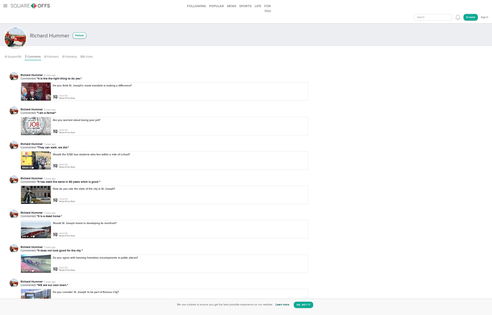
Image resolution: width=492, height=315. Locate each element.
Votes (86, 56)
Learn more (282, 304)
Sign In (484, 17)
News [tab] (231, 6)
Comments (33, 56)
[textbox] (433, 17)
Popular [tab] (216, 6)
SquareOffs (13, 56)
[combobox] (433, 17)
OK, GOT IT (303, 305)
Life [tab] (258, 6)
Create (470, 17)
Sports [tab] (245, 6)
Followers (51, 56)
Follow (79, 35)
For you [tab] (267, 8)
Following (69, 56)
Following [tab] (196, 6)
